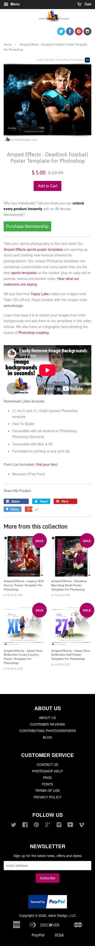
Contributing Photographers (47, 730)
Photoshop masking (33, 332)
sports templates (24, 272)
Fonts (47, 784)
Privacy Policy (47, 797)
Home (8, 44)
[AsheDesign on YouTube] (70, 825)
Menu (15, 3)
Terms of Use (47, 790)
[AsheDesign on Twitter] (61, 34)
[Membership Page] (27, 229)
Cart (87, 3)
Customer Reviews (47, 724)
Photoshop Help (47, 771)
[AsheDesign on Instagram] (87, 34)
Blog (47, 737)
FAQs (47, 777)
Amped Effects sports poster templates (33, 249)
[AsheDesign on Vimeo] (81, 825)
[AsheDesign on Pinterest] (79, 34)
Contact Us (47, 764)
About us (47, 717)
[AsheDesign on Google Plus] (47, 825)
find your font (47, 464)
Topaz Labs (40, 293)
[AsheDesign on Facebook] (70, 34)
